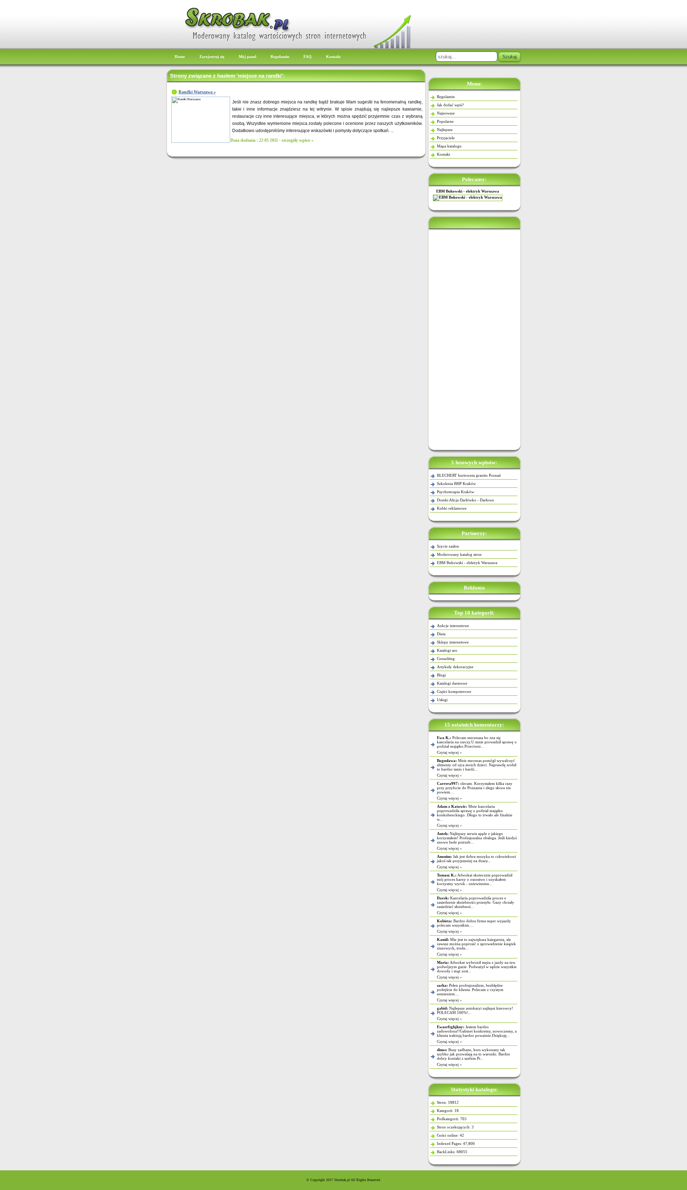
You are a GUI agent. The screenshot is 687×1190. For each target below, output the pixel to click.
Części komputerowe (454, 691)
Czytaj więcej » (449, 752)
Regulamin (280, 56)
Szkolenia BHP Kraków (456, 483)
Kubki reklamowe (452, 508)
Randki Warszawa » (197, 91)
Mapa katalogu (449, 146)
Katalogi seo (447, 650)
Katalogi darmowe (452, 683)
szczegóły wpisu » (297, 140)
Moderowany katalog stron (474, 191)
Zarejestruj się (211, 56)
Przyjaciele (446, 138)
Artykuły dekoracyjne (455, 667)
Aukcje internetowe (453, 625)
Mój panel (247, 56)
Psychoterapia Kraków (455, 492)
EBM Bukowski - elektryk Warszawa (467, 562)
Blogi (441, 675)
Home (180, 56)
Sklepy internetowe (453, 642)
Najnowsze (446, 113)
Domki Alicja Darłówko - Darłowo (465, 500)
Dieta (441, 634)
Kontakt (333, 56)
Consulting (446, 658)
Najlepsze (445, 129)
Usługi (442, 700)
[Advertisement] (474, 337)
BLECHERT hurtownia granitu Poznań (469, 475)
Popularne (445, 121)
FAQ (307, 56)
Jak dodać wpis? (450, 105)
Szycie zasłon (448, 546)
